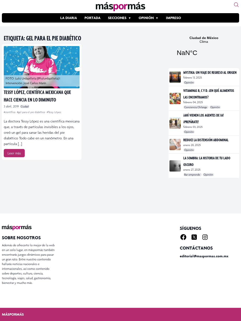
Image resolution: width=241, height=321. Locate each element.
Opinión (146, 18)
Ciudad (24, 106)
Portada (92, 18)
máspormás (13, 314)
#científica (10, 112)
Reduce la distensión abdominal (206, 139)
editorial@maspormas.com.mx (204, 256)
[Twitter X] (194, 237)
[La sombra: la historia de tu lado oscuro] (175, 166)
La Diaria (68, 18)
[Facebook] (183, 237)
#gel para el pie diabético (31, 112)
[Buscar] (236, 5)
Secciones (117, 18)
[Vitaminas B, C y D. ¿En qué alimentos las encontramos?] (175, 98)
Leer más (14, 153)
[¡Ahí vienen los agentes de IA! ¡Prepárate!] (175, 123)
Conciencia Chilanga (196, 107)
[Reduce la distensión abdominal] (175, 144)
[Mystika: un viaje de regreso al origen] (175, 77)
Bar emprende (192, 174)
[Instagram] (205, 237)
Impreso (173, 18)
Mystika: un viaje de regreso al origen (210, 72)
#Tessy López (54, 112)
